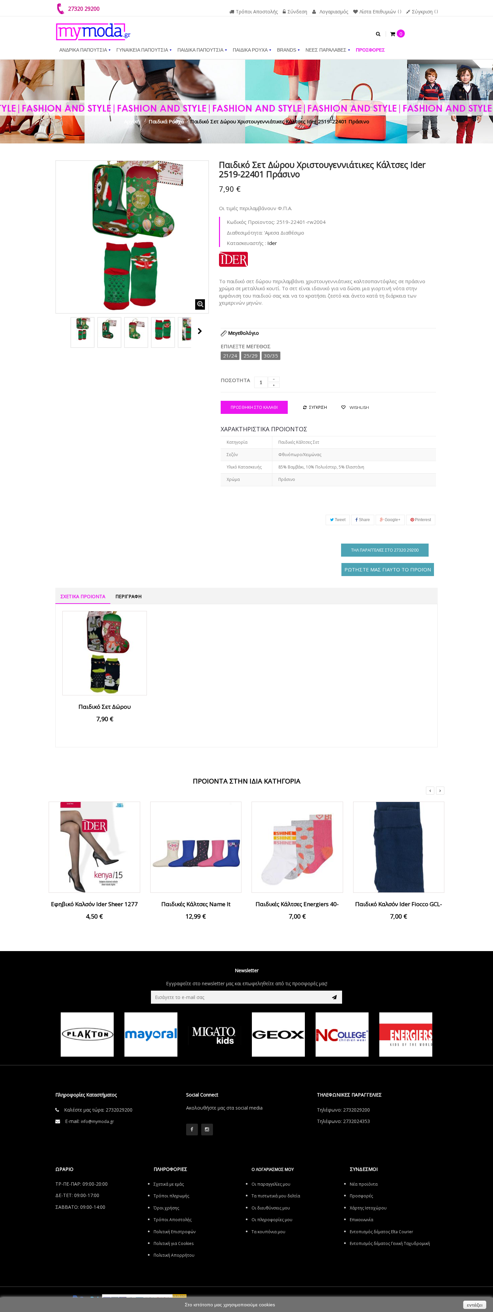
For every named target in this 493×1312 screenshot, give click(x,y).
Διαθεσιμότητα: (245, 232)
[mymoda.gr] (93, 28)
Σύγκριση (422, 11)
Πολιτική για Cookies (174, 1243)
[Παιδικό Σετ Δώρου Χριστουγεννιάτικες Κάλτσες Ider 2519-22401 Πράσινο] (82, 329)
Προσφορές (361, 1196)
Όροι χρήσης (166, 1208)
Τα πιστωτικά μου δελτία (276, 1196)
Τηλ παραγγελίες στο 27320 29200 (385, 550)
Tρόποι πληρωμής (171, 1196)
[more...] (233, 258)
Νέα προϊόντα (364, 1184)
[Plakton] (87, 1034)
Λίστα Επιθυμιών (378, 11)
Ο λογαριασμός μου (273, 1169)
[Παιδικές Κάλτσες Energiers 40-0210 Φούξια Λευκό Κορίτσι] (297, 846)
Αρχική (132, 121)
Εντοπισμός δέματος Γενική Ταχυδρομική (390, 1243)
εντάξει (475, 1305)
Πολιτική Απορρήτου (174, 1255)
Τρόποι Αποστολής (257, 11)
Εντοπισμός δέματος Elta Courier (381, 1232)
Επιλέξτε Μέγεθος (246, 346)
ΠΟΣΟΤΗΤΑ (235, 380)
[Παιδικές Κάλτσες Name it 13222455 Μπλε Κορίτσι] (196, 846)
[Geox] (278, 1034)
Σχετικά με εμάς (169, 1184)
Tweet (339, 519)
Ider (272, 243)
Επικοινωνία (361, 1220)
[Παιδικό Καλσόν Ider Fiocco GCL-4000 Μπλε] (398, 846)
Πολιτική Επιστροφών (175, 1232)
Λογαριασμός (334, 11)
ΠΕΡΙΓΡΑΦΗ (128, 596)
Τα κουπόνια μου (268, 1232)
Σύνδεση (297, 11)
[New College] (342, 1034)
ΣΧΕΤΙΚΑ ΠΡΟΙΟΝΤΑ (82, 596)
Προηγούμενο (62, 331)
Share (364, 519)
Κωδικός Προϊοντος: (251, 221)
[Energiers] (406, 1034)
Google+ (392, 519)
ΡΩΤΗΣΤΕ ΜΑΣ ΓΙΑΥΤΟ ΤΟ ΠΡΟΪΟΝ (387, 569)
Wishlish (358, 407)
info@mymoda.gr (97, 1121)
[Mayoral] (151, 1034)
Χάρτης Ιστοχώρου (368, 1208)
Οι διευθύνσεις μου (271, 1208)
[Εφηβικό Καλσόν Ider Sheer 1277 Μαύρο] (94, 846)
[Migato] (214, 1034)
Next (200, 331)
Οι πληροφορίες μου (272, 1220)
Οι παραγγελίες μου (271, 1184)
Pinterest (422, 519)
